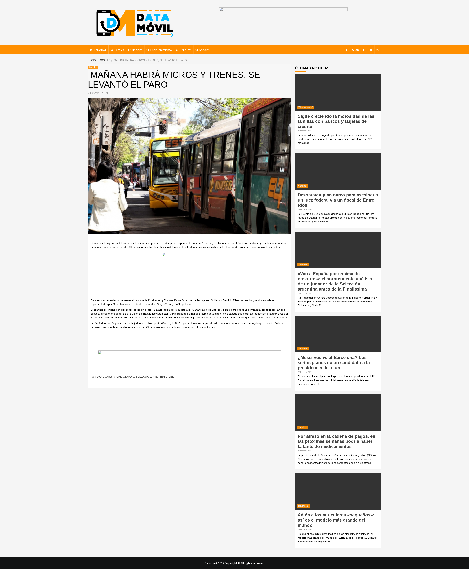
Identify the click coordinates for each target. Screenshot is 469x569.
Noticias (137, 50)
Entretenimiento (161, 50)
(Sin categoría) (305, 107)
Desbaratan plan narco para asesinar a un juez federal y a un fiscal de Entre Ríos (338, 200)
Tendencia (303, 506)
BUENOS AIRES (105, 376)
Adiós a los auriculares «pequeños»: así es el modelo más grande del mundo (336, 520)
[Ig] (377, 49)
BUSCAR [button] (354, 50)
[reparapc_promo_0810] (189, 361)
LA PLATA (130, 376)
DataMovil (100, 50)
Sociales (204, 50)
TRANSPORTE (167, 376)
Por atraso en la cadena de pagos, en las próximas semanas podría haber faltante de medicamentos (336, 441)
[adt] (189, 275)
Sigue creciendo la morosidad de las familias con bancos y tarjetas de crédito (336, 121)
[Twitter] (371, 49)
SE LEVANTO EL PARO (147, 376)
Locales (119, 50)
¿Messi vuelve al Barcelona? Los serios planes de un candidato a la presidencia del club (334, 362)
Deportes (185, 50)
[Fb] (364, 49)
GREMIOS (119, 376)
